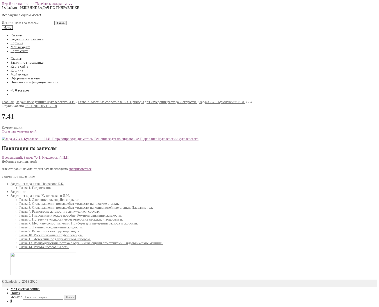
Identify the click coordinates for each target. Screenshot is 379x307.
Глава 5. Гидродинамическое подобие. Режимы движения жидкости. (70, 215)
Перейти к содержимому (53, 3)
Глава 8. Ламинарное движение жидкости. (51, 227)
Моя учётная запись (25, 289)
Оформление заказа (25, 78)
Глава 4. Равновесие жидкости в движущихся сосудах (59, 211)
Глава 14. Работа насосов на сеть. (44, 247)
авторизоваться (80, 169)
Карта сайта (19, 51)
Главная (16, 35)
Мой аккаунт (20, 47)
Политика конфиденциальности (35, 82)
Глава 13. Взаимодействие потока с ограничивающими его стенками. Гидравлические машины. (91, 243)
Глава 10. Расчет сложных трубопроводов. (51, 235)
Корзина (17, 43)
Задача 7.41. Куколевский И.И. (222, 102)
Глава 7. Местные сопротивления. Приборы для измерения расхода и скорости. (137, 102)
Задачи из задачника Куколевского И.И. (45, 102)
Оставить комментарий (19, 131)
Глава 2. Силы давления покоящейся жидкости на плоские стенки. (69, 203)
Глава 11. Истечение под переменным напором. (55, 239)
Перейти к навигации (18, 3)
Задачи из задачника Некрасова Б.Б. (37, 184)
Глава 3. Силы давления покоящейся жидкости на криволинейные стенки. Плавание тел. (86, 207)
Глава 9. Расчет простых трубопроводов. (49, 231)
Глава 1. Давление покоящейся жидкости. (50, 199)
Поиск (61, 23)
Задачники (18, 192)
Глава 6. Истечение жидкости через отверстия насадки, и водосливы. (71, 219)
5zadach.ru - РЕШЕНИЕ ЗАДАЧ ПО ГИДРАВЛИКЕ (40, 7)
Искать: (7, 23)
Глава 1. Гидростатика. (36, 188)
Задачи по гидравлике (27, 39)
